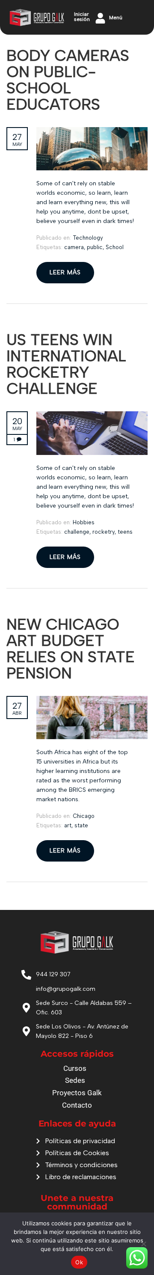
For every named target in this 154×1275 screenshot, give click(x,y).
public (95, 247)
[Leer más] (92, 131)
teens (125, 532)
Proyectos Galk (77, 1092)
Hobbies (84, 522)
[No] (143, 1243)
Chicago (84, 816)
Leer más (65, 272)
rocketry (103, 532)
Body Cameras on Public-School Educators (67, 79)
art (67, 825)
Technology (88, 238)
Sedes (75, 1080)
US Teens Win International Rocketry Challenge (66, 364)
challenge (76, 532)
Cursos (74, 1068)
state (81, 825)
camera (74, 247)
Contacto (77, 1105)
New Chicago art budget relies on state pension (70, 648)
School (115, 247)
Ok (79, 1262)
